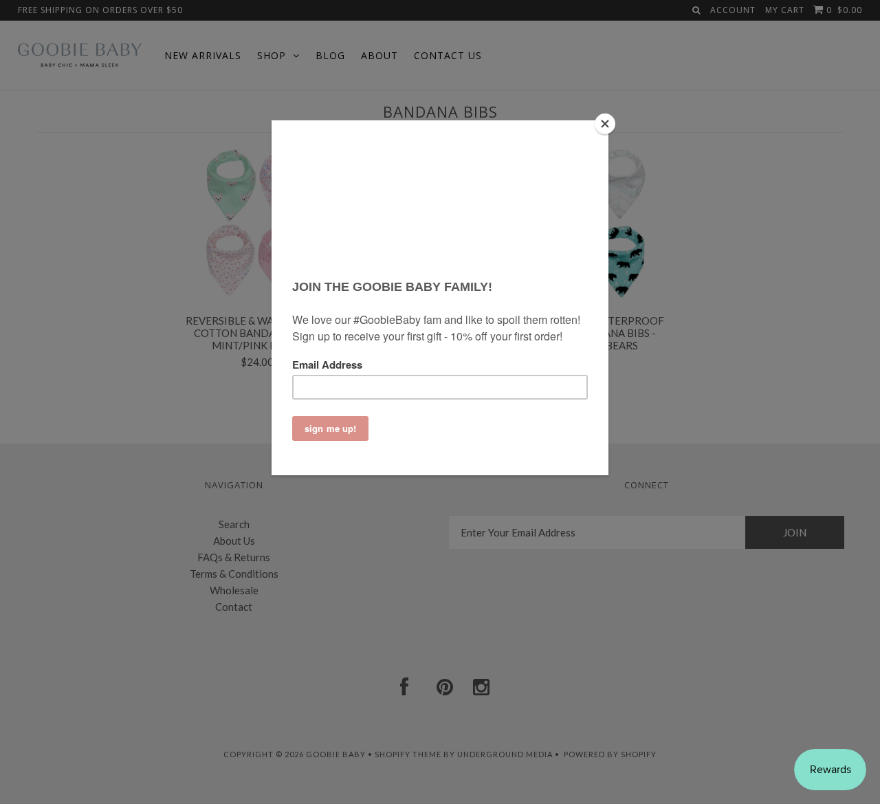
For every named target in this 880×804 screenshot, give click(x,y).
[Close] (605, 123)
